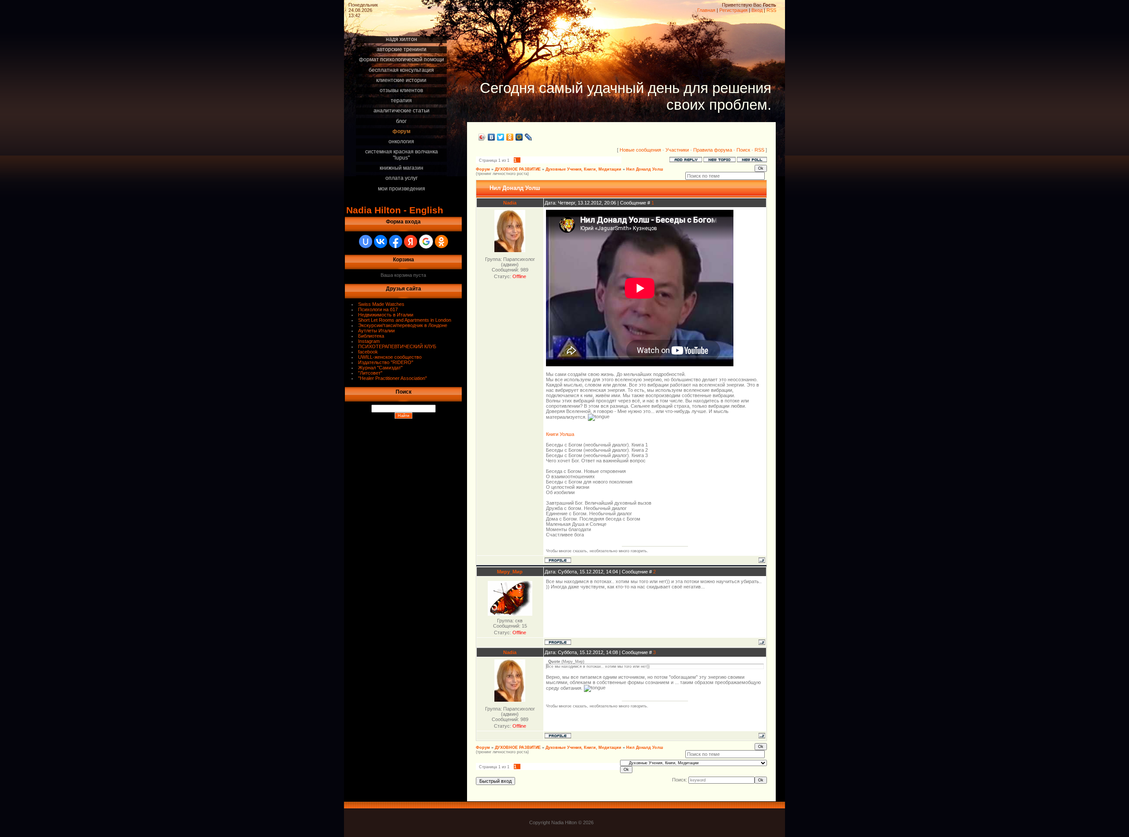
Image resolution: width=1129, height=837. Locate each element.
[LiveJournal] (528, 137)
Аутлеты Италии (376, 330)
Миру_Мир (510, 571)
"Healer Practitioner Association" (392, 378)
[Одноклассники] (510, 137)
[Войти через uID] (365, 241)
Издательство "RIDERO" (385, 362)
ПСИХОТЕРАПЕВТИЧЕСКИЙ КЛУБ (397, 346)
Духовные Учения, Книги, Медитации (583, 169)
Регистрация (733, 10)
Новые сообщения (640, 150)
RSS (771, 10)
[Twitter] (500, 137)
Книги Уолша (560, 434)
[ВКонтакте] (491, 137)
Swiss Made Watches (381, 304)
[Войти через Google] (426, 241)
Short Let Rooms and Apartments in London (404, 320)
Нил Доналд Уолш (644, 169)
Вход (757, 10)
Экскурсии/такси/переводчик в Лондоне (402, 325)
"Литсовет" (370, 373)
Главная (706, 10)
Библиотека (371, 336)
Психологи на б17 (378, 309)
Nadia (509, 202)
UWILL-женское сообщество (390, 357)
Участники (677, 150)
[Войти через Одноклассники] (441, 241)
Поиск (743, 150)
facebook (368, 351)
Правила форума (712, 150)
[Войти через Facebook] (395, 241)
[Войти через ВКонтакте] (380, 241)
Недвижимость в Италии (385, 314)
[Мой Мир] (519, 137)
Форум (483, 169)
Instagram (369, 341)
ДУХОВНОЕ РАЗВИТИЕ (518, 169)
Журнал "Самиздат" (380, 367)
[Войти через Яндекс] (410, 241)
